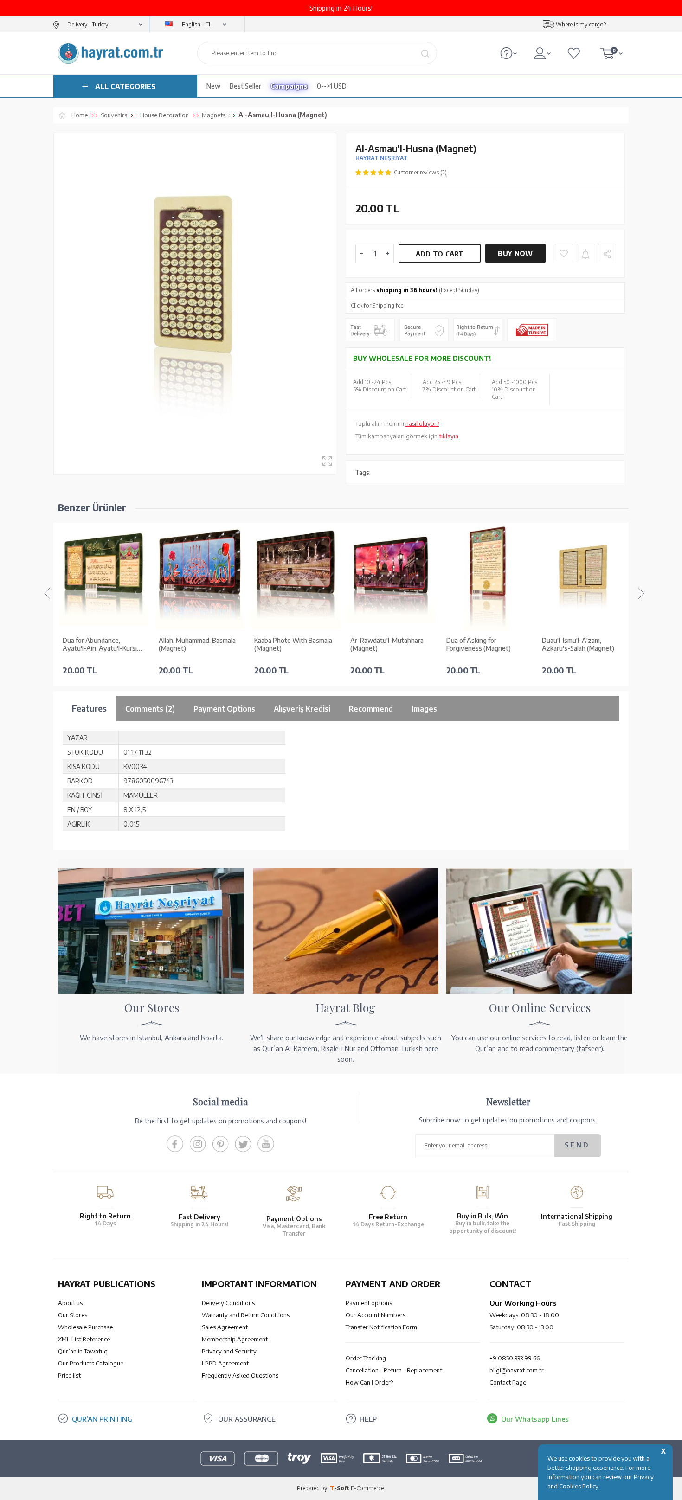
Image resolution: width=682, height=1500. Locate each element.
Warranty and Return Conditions (246, 1315)
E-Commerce (367, 1488)
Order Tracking (366, 1358)
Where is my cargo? (581, 24)
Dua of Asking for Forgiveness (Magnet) (478, 644)
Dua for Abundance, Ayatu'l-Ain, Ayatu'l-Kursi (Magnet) (100, 645)
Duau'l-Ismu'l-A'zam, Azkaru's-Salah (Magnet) (578, 644)
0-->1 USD (332, 86)
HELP (368, 1419)
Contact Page (507, 1382)
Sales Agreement (225, 1327)
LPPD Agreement (225, 1363)
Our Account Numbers (375, 1315)
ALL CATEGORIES (125, 86)
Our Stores (72, 1315)
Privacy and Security (229, 1351)
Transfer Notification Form (381, 1327)
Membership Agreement (235, 1339)
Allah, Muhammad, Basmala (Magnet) (197, 644)
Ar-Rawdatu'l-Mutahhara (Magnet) (387, 644)
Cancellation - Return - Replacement (394, 1370)
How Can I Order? (369, 1382)
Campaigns (289, 86)
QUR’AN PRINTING (102, 1419)
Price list (69, 1375)
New (213, 86)
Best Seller (245, 86)
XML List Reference (84, 1339)
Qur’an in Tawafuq (83, 1351)
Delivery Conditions (228, 1303)
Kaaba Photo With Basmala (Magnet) (293, 644)
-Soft (340, 1488)
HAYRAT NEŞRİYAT (381, 157)
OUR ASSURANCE (247, 1419)
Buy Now (515, 253)
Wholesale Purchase (85, 1327)
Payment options (369, 1303)
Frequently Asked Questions (240, 1375)
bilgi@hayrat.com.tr (516, 1370)
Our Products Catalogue (90, 1363)
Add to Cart (440, 254)
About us (70, 1303)
